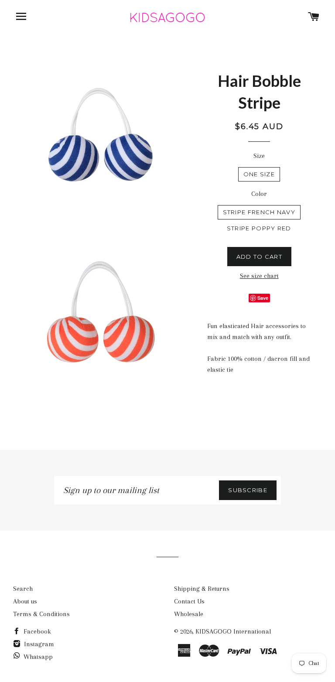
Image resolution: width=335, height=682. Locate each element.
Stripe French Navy (259, 212)
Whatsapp (38, 657)
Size (259, 156)
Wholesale (188, 614)
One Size (259, 174)
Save (262, 298)
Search (23, 589)
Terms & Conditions (41, 614)
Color (259, 194)
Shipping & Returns (201, 589)
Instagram (38, 644)
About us (25, 601)
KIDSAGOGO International (233, 631)
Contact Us (189, 601)
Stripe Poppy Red (259, 228)
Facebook (36, 631)
